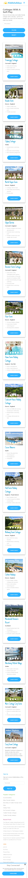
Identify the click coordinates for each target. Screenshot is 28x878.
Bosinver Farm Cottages (13, 267)
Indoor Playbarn (12, 690)
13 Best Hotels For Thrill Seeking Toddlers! (13, 831)
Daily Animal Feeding (14, 127)
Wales (7, 144)
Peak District (15, 495)
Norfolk (13, 364)
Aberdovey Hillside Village (13, 663)
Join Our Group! (6, 857)
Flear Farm (8, 316)
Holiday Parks (6, 807)
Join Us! (5, 847)
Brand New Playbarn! (15, 474)
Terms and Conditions (8, 862)
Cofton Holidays (10, 574)
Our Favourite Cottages (9, 810)
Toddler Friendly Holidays (9, 815)
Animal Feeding (12, 46)
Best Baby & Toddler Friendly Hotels (12, 802)
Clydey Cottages (10, 141)
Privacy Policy (6, 852)
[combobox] (14, 23)
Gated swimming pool (15, 433)
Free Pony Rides (12, 253)
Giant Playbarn (12, 302)
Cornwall (8, 63)
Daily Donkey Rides (14, 168)
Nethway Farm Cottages (13, 532)
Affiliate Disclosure (7, 854)
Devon (7, 104)
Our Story (5, 849)
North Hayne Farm (11, 182)
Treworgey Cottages (11, 60)
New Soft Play (12, 343)
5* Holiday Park (12, 561)
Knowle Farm (9, 101)
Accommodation (7, 797)
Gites (4, 805)
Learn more (14, 76)
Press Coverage (7, 859)
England (14, 63)
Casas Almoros (10, 447)
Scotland (7, 626)
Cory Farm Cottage (11, 744)
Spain (7, 450)
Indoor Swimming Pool (15, 87)
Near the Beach (12, 386)
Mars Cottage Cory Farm (13, 704)
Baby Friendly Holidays (9, 800)
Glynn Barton (9, 222)
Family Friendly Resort (15, 605)
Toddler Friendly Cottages (10, 813)
